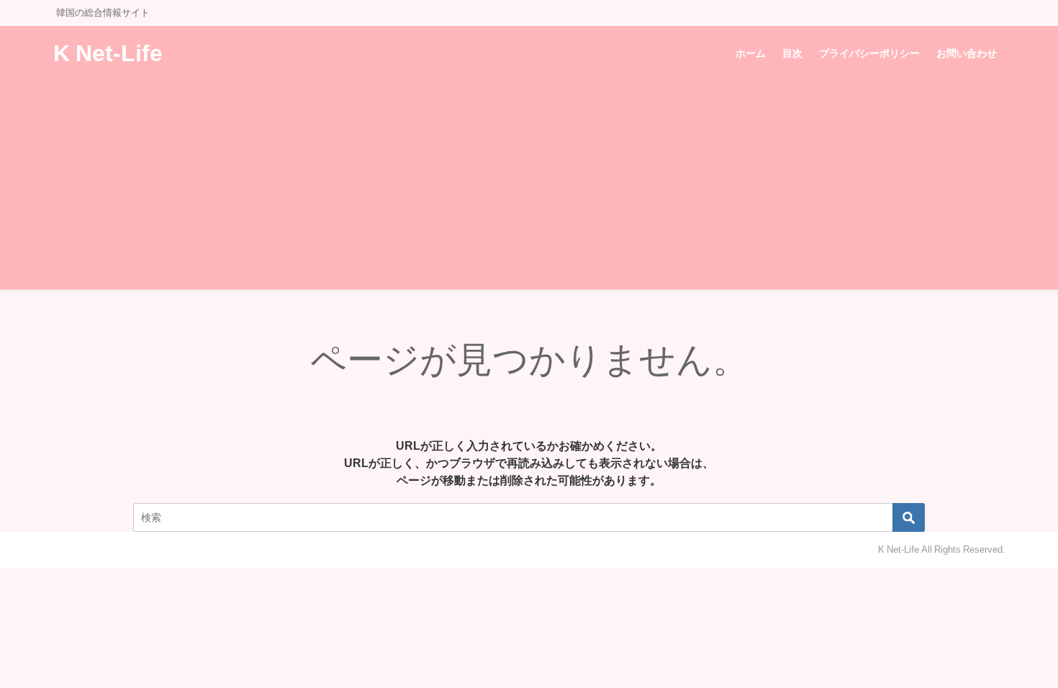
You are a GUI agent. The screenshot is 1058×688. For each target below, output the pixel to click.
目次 (792, 53)
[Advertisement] (529, 188)
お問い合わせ (966, 53)
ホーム (751, 53)
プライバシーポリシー (869, 53)
